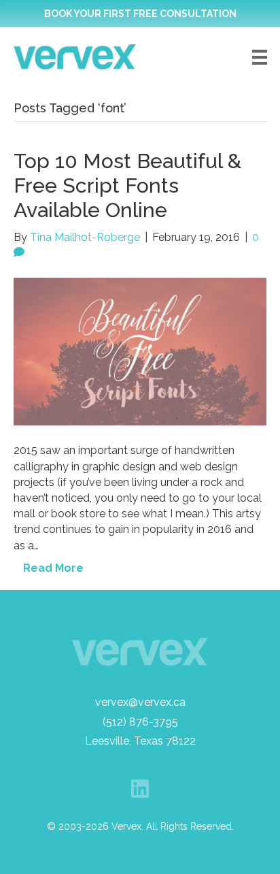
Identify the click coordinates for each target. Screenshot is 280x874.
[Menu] (260, 57)
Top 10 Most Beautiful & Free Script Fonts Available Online (127, 185)
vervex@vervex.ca (140, 702)
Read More (53, 568)
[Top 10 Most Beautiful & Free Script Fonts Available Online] (140, 350)
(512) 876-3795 (140, 721)
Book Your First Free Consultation (140, 13)
